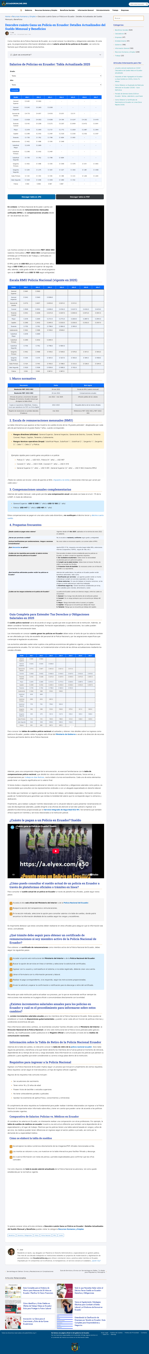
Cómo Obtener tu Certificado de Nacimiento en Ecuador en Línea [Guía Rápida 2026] (128, 102)
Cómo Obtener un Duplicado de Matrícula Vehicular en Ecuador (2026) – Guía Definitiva (129, 87)
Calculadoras (119, 33)
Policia (36, 1235)
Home (7, 16)
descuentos (16, 547)
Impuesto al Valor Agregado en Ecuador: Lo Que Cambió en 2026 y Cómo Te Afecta (129, 79)
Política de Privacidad (132, 1332)
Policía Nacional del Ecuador (76, 903)
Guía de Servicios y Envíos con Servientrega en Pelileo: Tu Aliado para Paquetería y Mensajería (82, 1271)
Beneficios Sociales (67, 10)
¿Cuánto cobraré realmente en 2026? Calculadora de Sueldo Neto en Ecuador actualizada (128, 70)
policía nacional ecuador (81, 1047)
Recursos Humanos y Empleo (46, 10)
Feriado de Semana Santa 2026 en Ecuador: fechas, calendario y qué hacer (129, 95)
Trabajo (115, 10)
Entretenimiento (102, 10)
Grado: (12, 71)
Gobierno (28, 10)
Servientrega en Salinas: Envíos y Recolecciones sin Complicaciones (30, 1271)
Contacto (144, 1332)
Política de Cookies (116, 1332)
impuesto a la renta (61, 480)
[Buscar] (147, 4)
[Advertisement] (32, 233)
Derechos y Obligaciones (25, 1235)
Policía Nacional (45, 1235)
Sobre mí (106, 1334)
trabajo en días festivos (34, 777)
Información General (86, 10)
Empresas (125, 10)
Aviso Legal (104, 1332)
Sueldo (61, 1235)
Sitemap (113, 1334)
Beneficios (12, 1235)
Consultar (14, 90)
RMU (54, 1235)
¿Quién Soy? (96, 1261)
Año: (12, 80)
